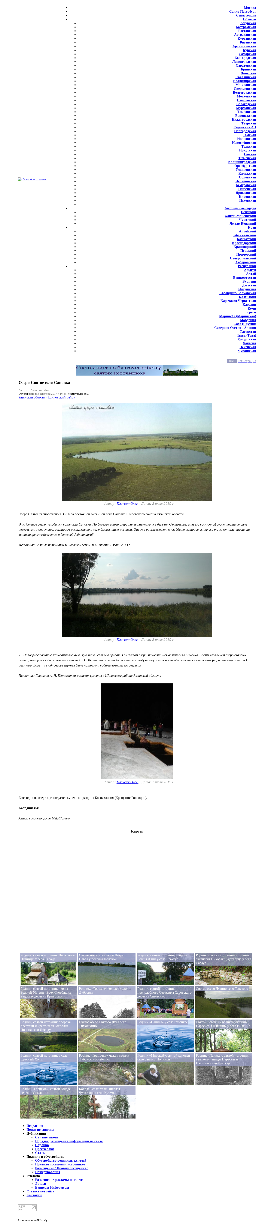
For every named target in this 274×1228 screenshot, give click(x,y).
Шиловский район (61, 397)
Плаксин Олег (127, 504)
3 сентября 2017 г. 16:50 (52, 393)
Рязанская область (32, 397)
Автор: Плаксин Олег (35, 390)
